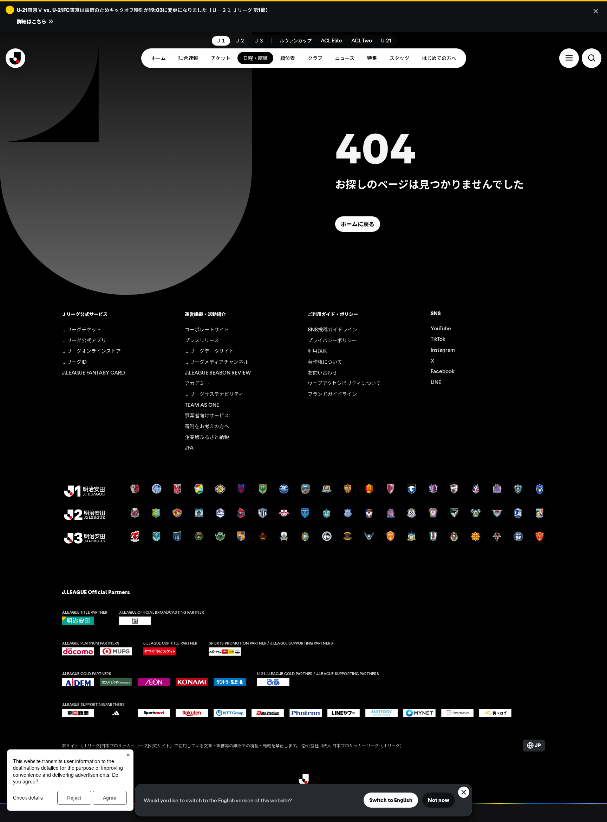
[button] (569, 58)
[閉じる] (595, 11)
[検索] (591, 58)
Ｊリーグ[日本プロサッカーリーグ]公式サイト (126, 745)
